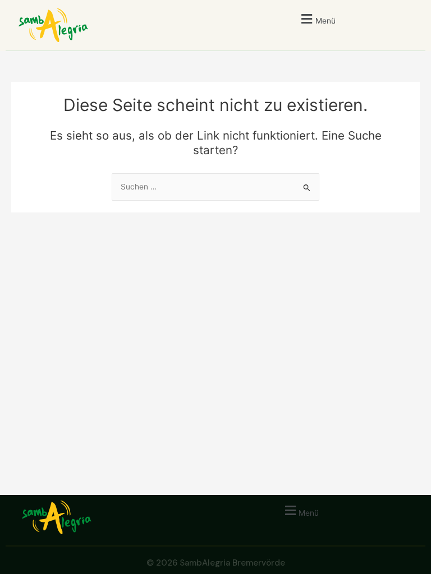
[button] (316, 18)
